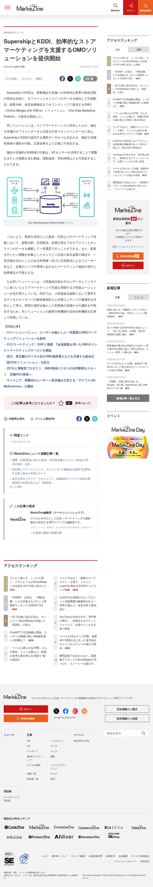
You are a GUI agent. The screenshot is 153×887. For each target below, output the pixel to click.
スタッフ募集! (78, 855)
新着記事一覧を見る (128, 398)
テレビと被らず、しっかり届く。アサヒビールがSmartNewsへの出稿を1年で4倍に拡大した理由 (28, 583)
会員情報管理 (95, 855)
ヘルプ (44, 855)
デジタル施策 (33, 764)
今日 (117, 49)
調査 (52, 756)
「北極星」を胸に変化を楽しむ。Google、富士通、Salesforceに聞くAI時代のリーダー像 (127, 385)
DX (28, 740)
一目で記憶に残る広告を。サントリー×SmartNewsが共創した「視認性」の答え (28, 620)
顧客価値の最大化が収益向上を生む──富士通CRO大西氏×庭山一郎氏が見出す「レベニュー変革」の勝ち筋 (128, 349)
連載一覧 (31, 773)
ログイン (130, 265)
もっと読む (16, 486)
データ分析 (11, 78)
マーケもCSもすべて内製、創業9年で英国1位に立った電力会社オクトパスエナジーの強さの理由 (78, 642)
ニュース (26, 78)
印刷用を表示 (16, 418)
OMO (38, 78)
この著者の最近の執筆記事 (46, 532)
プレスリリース (21, 441)
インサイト (32, 751)
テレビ (53, 773)
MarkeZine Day (81, 740)
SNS (52, 778)
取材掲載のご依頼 (127, 718)
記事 (117, 297)
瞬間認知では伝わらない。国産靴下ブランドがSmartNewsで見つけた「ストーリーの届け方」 (78, 659)
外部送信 (144, 861)
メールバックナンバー (130, 246)
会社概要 (123, 855)
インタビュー (57, 740)
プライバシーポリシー (125, 861)
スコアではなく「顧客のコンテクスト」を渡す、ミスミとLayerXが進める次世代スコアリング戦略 (78, 583)
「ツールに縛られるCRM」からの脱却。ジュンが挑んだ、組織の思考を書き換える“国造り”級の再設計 (28, 653)
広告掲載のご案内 (127, 709)
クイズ (53, 751)
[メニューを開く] (7, 7)
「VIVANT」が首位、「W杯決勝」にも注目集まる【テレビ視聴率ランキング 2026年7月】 (28, 601)
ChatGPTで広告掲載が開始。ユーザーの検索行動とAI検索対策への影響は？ (28, 636)
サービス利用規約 (140, 855)
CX (28, 745)
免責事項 (110, 855)
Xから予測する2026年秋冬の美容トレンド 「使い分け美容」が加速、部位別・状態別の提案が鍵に (127, 331)
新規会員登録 (129, 256)
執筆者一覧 (32, 778)
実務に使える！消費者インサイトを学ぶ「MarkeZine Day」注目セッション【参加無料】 (127, 313)
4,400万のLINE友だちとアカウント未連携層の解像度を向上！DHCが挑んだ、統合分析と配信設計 (78, 603)
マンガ (53, 745)
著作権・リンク (59, 855)
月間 (138, 49)
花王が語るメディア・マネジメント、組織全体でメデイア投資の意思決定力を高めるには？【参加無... (51, 480)
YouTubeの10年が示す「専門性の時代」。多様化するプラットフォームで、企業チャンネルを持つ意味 (78, 622)
